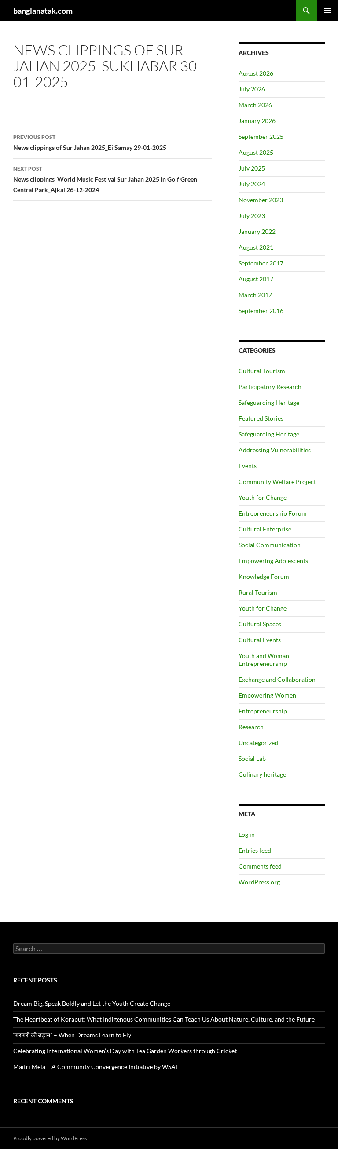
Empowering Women (267, 695)
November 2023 (261, 200)
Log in (247, 834)
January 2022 (257, 231)
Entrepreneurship (263, 711)
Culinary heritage (262, 774)
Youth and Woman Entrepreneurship (264, 659)
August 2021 (256, 247)
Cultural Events (260, 640)
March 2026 (255, 105)
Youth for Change (263, 497)
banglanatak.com (43, 10)
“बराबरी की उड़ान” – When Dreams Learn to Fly (72, 1035)
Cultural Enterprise (265, 529)
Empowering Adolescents (273, 560)
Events (248, 465)
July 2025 (252, 168)
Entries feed (255, 850)
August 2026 (256, 73)
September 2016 (261, 310)
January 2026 (257, 120)
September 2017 (261, 263)
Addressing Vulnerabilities (275, 450)
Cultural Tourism (262, 371)
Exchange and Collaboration (277, 679)
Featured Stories (261, 418)
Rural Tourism (258, 592)
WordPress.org (259, 882)
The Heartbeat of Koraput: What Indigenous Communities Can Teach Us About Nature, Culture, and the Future (164, 1019)
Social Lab (252, 758)
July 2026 (252, 89)
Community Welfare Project (277, 481)
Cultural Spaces (260, 624)
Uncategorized (258, 742)
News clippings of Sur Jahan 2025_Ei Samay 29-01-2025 (89, 142)
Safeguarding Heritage (269, 402)
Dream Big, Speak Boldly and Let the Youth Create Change (91, 1003)
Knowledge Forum (264, 576)
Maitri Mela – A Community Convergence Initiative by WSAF (96, 1066)
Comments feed (260, 866)
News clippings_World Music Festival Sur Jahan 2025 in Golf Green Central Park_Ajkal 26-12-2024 (105, 179)
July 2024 (252, 184)
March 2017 (255, 294)
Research (251, 727)
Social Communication (270, 545)
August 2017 (256, 279)
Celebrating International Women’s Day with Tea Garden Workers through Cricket (125, 1050)
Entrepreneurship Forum (273, 513)
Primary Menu (327, 10)
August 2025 (256, 152)
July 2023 (252, 215)
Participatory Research (270, 386)
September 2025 (261, 136)
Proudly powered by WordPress (50, 1138)
